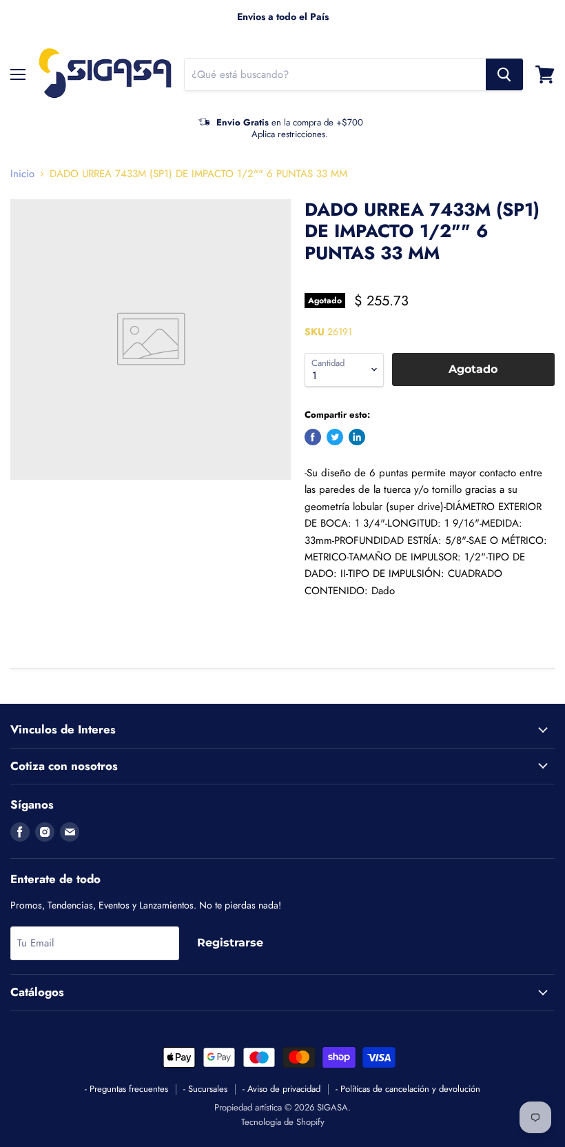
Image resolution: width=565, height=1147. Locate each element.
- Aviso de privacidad (281, 1088)
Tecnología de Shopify (283, 1121)
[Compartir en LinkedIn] (357, 437)
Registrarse (230, 942)
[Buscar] (504, 74)
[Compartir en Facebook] (313, 437)
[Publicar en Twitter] (335, 437)
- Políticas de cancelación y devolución (408, 1088)
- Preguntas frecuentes (126, 1088)
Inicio (22, 174)
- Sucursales (205, 1088)
